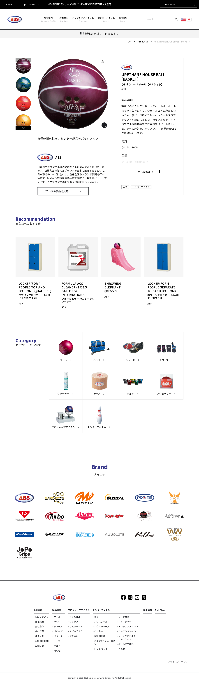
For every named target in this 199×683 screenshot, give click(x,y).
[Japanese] (189, 19)
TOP (128, 41)
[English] (183, 19)
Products (143, 41)
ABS (125, 187)
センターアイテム (141, 187)
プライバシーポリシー (179, 661)
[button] (23, 128)
